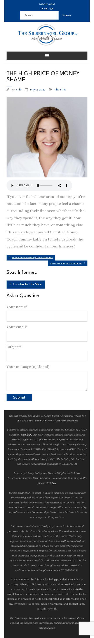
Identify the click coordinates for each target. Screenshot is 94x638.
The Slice (60, 90)
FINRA (22, 435)
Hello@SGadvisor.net (66, 420)
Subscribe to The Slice (26, 284)
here (78, 473)
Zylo (19, 90)
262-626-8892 (47, 4)
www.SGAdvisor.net (44, 420)
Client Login (47, 8)
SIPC (29, 435)
